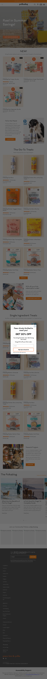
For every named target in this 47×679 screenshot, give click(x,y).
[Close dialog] (35, 326)
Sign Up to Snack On (23, 349)
